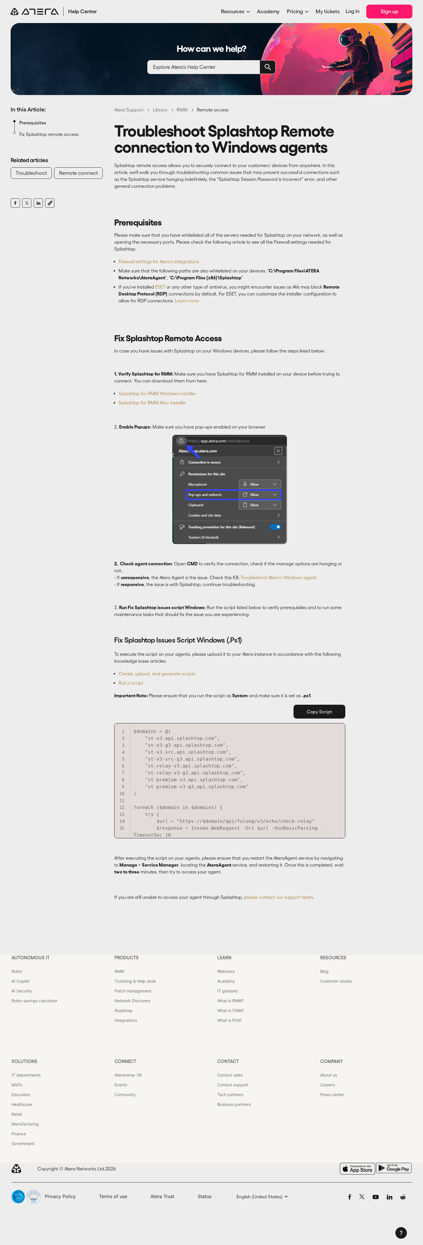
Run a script (131, 682)
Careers (327, 1084)
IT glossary (227, 990)
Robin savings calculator (34, 1000)
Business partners (234, 1104)
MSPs (17, 1084)
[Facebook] (15, 203)
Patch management (133, 990)
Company (331, 1061)
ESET (160, 286)
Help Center (82, 11)
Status (205, 1196)
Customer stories (336, 981)
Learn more (187, 300)
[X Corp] (26, 203)
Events (121, 1084)
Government (23, 1143)
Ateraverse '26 (128, 1074)
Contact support (232, 1084)
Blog (324, 971)
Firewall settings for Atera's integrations (159, 261)
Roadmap (124, 1010)
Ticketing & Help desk (135, 981)
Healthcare (22, 1104)
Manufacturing (25, 1123)
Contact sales (230, 1074)
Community (125, 1094)
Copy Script (319, 711)
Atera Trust (162, 1196)
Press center (332, 1094)
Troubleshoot (31, 173)
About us (328, 1074)
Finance (19, 1133)
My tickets (328, 11)
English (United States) (260, 1196)
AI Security (22, 990)
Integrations (126, 1020)
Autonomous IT (31, 957)
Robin (17, 971)
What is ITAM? (230, 1010)
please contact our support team (278, 897)
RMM (182, 109)
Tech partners (230, 1094)
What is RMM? (230, 1000)
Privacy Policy (60, 1196)
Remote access (212, 109)
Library (160, 109)
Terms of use (113, 1196)
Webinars (226, 971)
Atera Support (129, 109)
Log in (352, 11)
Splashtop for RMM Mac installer (152, 402)
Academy (268, 11)
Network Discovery (132, 1000)
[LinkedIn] (38, 203)
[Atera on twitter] (362, 1196)
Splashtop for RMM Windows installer (157, 393)
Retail (17, 1114)
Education (21, 1094)
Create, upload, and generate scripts (157, 673)
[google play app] (393, 1168)
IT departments (26, 1074)
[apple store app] (357, 1169)
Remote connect (78, 173)
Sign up (389, 11)
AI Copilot (21, 981)
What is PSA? (229, 1020)
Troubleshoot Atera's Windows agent (279, 577)
